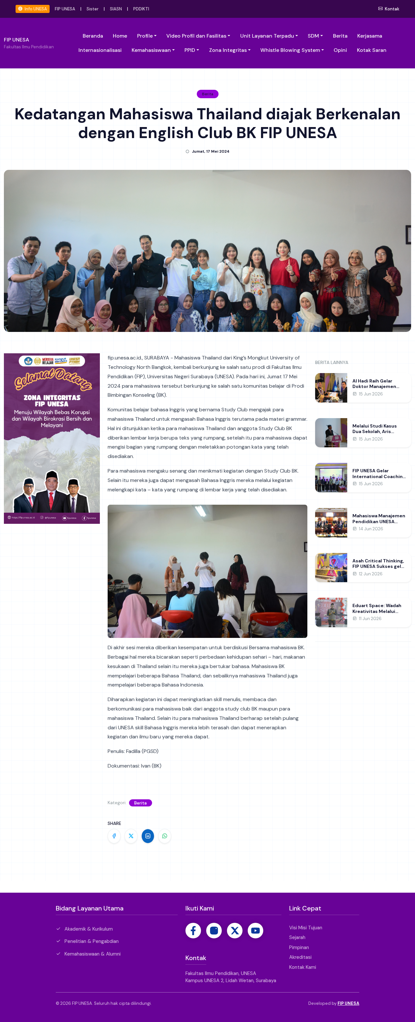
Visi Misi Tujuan (305, 927)
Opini (340, 50)
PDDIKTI (141, 9)
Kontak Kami (302, 967)
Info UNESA (35, 9)
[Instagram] (214, 930)
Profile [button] (145, 35)
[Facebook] (193, 930)
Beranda (93, 35)
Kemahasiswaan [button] (151, 50)
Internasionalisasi (100, 50)
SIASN (116, 9)
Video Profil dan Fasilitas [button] (196, 35)
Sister (93, 9)
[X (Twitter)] (235, 930)
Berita (340, 35)
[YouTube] (255, 930)
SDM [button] (313, 35)
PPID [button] (189, 50)
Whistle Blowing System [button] (290, 50)
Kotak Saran (371, 50)
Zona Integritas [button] (228, 50)
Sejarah (297, 937)
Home (120, 35)
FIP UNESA (65, 9)
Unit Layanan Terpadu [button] (267, 35)
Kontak (391, 9)
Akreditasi (300, 957)
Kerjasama (369, 35)
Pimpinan (299, 947)
